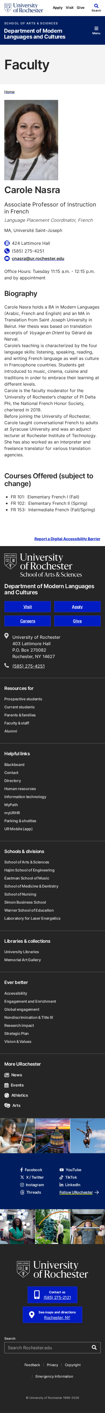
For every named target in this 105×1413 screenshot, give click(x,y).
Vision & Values (18, 1041)
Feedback (32, 1364)
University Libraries (21, 951)
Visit (70, 7)
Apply (58, 7)
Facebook (33, 1169)
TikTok (71, 1177)
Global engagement (21, 1009)
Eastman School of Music (26, 878)
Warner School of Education (29, 910)
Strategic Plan (16, 1033)
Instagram (35, 1184)
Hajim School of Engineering (29, 870)
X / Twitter (35, 1177)
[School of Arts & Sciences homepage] (43, 565)
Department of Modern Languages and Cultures (34, 34)
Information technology (25, 796)
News (16, 1075)
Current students (19, 706)
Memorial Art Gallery (22, 959)
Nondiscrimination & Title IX (28, 1017)
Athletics (19, 1095)
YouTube (73, 1169)
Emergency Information (54, 1376)
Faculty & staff (16, 723)
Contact (11, 772)
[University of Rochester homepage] (23, 7)
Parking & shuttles (20, 820)
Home (9, 91)
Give (81, 7)
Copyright (73, 1364)
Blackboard (14, 764)
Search (9, 1338)
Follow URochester (76, 1192)
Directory (12, 780)
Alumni (10, 731)
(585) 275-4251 (28, 666)
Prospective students (23, 698)
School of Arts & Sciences (31, 23)
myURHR (12, 812)
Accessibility (15, 993)
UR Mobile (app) (18, 828)
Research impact (19, 1025)
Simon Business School (25, 902)
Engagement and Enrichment (30, 1001)
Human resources (20, 788)
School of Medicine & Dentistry (31, 886)
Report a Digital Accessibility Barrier (67, 539)
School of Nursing (20, 894)
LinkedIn (72, 1184)
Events (17, 1085)
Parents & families (20, 714)
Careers (27, 621)
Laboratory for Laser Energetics (32, 918)
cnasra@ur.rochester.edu (38, 258)
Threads (33, 1192)
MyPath (11, 804)
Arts (16, 1105)
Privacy (52, 1364)
